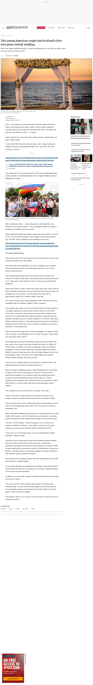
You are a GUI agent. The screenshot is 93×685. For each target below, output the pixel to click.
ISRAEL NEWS (51, 27)
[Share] (2, 55)
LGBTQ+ (33, 508)
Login (88, 27)
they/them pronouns (12, 149)
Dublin (23, 301)
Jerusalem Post (4, 35)
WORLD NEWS (61, 27)
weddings (3, 508)
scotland (10, 508)
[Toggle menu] (3, 27)
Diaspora (11, 35)
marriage (17, 508)
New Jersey (25, 508)
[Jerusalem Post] (16, 27)
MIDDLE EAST (70, 27)
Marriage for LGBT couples (15, 428)
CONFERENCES (41, 27)
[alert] (13, 668)
